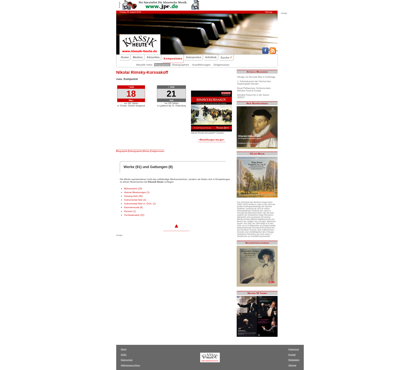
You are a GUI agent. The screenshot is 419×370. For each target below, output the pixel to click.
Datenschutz (127, 360)
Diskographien (180, 64)
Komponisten (173, 58)
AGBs (124, 354)
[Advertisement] (154, 243)
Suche (225, 57)
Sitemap (268, 12)
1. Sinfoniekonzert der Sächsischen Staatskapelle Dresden (254, 82)
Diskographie (135, 151)
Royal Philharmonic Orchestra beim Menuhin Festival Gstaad (254, 89)
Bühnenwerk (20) (133, 188)
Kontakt (292, 354)
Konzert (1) (130, 211)
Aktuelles (153, 57)
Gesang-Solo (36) (133, 196)
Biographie (122, 151)
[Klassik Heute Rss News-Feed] (272, 53)
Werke (146, 151)
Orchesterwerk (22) (134, 215)
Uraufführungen (201, 64)
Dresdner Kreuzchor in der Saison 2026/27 (253, 96)
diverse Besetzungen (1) (137, 192)
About (123, 349)
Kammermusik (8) (133, 207)
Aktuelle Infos (144, 64)
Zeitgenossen (221, 64)
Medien (138, 57)
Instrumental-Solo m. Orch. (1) (140, 203)
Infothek (211, 57)
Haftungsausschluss (130, 365)
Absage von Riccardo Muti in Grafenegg (256, 77)
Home (125, 57)
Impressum (293, 349)
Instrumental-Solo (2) (135, 200)
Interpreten (193, 57)
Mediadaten (293, 360)
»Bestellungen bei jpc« (211, 139)
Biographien (162, 64)
